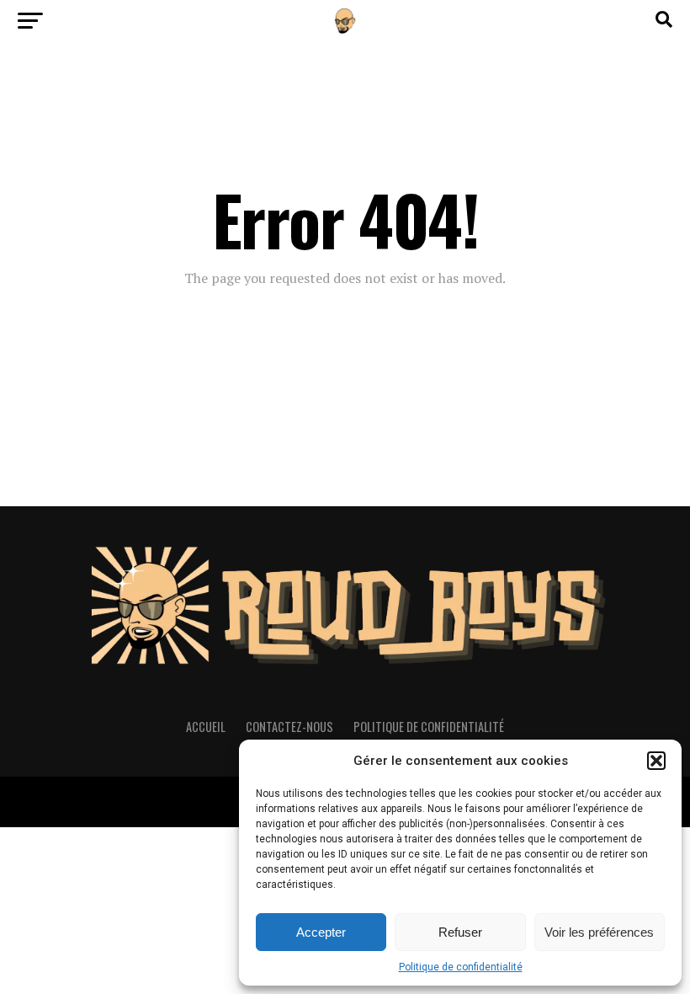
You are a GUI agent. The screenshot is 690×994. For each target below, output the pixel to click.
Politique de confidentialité (461, 967)
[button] (656, 760)
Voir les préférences (599, 932)
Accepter (321, 932)
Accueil (206, 726)
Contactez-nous (289, 726)
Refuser (460, 932)
